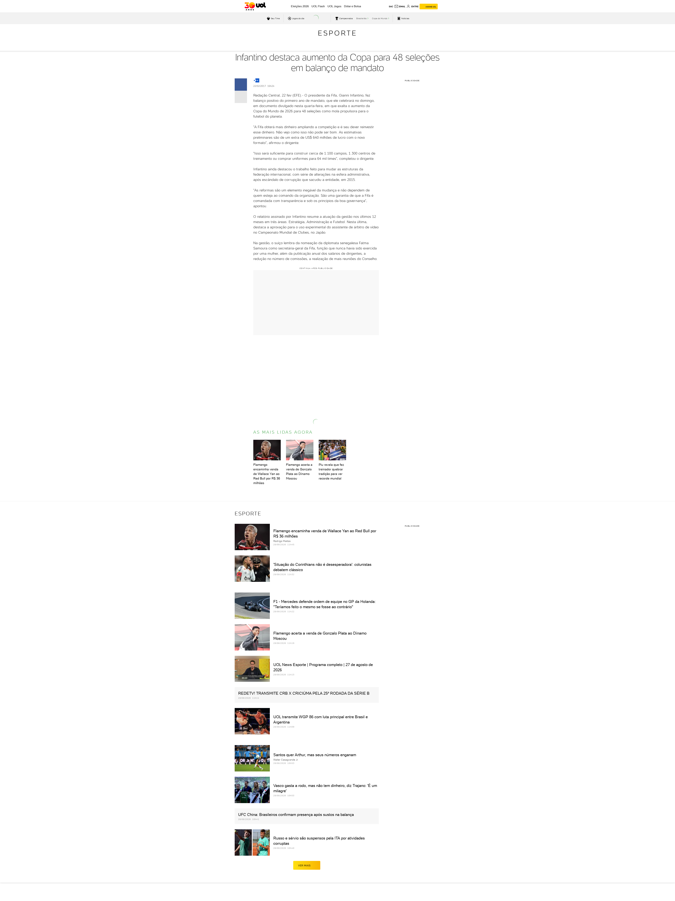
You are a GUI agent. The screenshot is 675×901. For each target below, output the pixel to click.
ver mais (304, 865)
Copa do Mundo (379, 18)
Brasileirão (361, 18)
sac (391, 6)
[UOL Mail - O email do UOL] (399, 6)
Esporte (337, 33)
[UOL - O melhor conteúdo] (255, 6)
